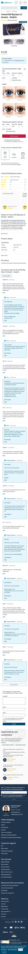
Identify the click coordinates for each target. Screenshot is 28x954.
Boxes (3, 73)
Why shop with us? (5, 911)
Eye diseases (4, 890)
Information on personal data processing (11, 837)
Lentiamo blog (4, 909)
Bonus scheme (4, 864)
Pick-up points (4, 827)
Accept (20, 949)
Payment (3, 830)
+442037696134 (15, 812)
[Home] (1, 11)
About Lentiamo (5, 901)
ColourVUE (14, 11)
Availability (14, 77)
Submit (14, 724)
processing (12, 718)
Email (4, 712)
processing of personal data (16, 795)
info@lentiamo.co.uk (16, 814)
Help (25, 69)
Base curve (14, 73)
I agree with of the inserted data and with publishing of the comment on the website (13, 720)
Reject (4, 952)
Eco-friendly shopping (6, 877)
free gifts (19, 164)
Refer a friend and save (6, 872)
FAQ (2, 846)
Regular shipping (5, 862)
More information (12, 949)
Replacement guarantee (7, 851)
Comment (5, 696)
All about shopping (5, 822)
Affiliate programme (6, 874)
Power (8, 73)
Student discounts (5, 869)
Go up (18, 940)
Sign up (14, 799)
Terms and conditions (6, 832)
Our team (3, 904)
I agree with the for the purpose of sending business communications (14, 795)
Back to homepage (12, 940)
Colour (3, 77)
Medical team (4, 906)
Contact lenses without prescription (9, 885)
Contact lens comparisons (7, 893)
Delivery (3, 825)
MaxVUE (8, 11)
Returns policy (4, 848)
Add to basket (14, 136)
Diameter (20, 73)
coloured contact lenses (17, 220)
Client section (4, 853)
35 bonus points (18, 60)
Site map (3, 916)
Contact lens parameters (7, 888)
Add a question (6, 276)
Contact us (3, 914)
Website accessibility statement (9, 835)
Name (4, 707)
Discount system (5, 867)
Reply (4, 292)
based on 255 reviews (12, 20)
